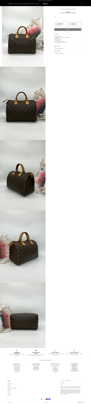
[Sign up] (82, 383)
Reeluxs (11, 402)
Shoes (8, 391)
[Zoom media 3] (23, 175)
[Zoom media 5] (23, 315)
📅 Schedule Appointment (59, 53)
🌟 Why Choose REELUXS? (58, 48)
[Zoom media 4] (23, 246)
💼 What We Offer (57, 46)
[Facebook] (79, 402)
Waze (17, 372)
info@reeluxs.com (74, 371)
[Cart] (83, 4)
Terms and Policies (45, 402)
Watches (9, 386)
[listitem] (37, 4)
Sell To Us (9, 394)
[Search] (78, 4)
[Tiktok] (82, 402)
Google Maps (17, 371)
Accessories (9, 389)
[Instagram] (81, 402)
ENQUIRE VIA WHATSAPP (59, 24)
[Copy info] (55, 17)
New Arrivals (9, 383)
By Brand (9, 384)
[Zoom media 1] (23, 36)
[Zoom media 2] (23, 103)
